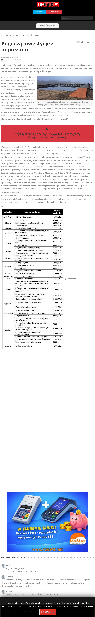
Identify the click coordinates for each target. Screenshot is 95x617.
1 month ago (27, 586)
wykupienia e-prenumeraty (49, 137)
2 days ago (32, 571)
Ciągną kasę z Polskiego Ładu (11, 586)
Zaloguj (39, 12)
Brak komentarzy (86, 42)
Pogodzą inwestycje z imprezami (27, 46)
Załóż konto (54, 12)
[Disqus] (47, 384)
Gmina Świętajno (15, 57)
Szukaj (92, 18)
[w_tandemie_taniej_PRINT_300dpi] (47, 522)
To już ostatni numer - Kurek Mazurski (14, 571)
